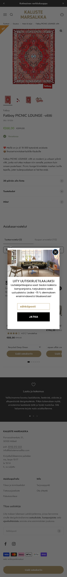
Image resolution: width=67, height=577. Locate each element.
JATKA (33, 317)
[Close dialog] (55, 252)
